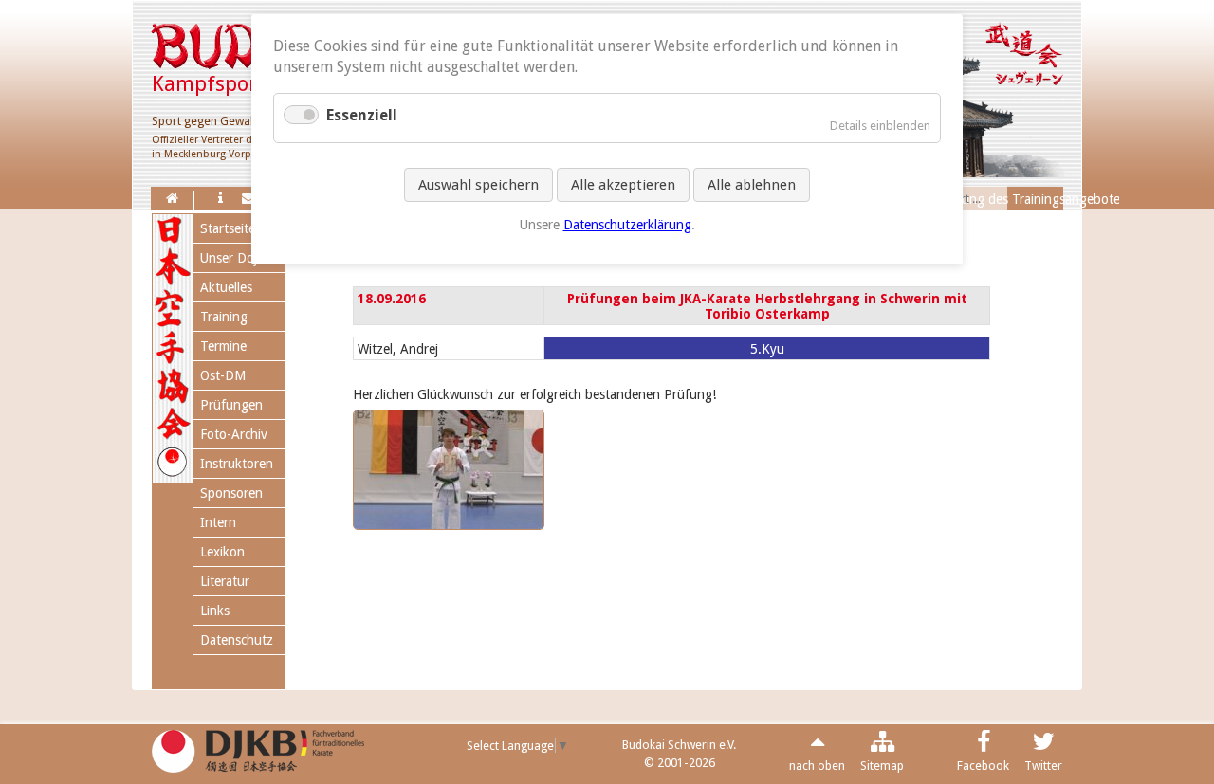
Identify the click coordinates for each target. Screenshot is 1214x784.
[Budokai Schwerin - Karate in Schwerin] (172, 198)
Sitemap (882, 765)
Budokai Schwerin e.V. (679, 745)
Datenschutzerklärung (627, 224)
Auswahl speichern (478, 184)
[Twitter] (1044, 745)
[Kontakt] (248, 198)
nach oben (817, 765)
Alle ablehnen (752, 184)
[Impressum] (220, 198)
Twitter (1043, 765)
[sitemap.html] (882, 745)
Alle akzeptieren (623, 184)
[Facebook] (983, 745)
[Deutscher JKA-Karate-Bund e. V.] (258, 765)
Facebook (983, 765)
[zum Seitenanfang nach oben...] (817, 745)
